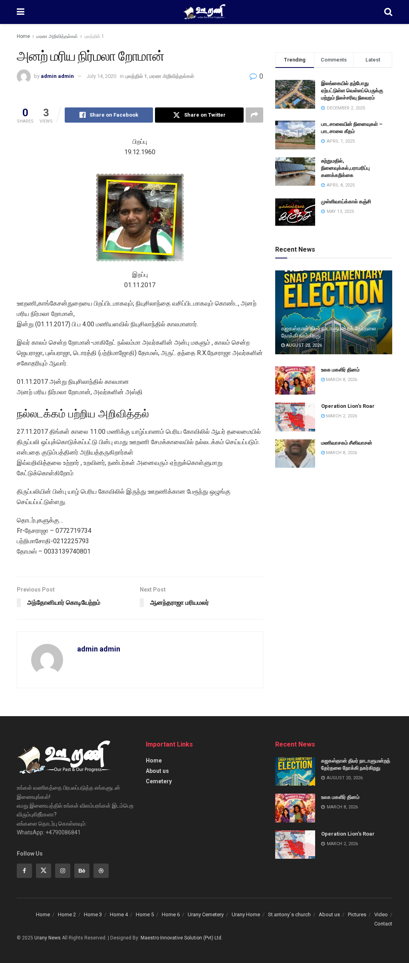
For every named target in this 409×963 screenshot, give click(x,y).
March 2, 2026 (341, 416)
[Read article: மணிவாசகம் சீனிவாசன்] (295, 453)
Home (23, 36)
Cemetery (159, 781)
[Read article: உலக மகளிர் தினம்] (295, 380)
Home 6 (171, 914)
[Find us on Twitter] (43, 871)
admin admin (57, 76)
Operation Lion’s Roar (348, 406)
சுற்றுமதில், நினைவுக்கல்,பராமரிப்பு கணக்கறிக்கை (345, 168)
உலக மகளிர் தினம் (340, 370)
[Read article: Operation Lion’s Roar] (295, 417)
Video (381, 914)
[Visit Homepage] (204, 12)
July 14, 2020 (101, 76)
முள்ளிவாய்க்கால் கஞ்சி (346, 202)
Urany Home (246, 914)
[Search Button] (388, 12)
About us (157, 771)
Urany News (47, 938)
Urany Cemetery (206, 914)
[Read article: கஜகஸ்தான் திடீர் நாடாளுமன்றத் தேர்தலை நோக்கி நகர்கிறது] (333, 312)
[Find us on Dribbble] (101, 871)
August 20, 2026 (303, 345)
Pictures (357, 914)
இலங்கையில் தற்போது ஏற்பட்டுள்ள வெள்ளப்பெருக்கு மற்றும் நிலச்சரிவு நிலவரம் (352, 90)
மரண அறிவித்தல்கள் (57, 36)
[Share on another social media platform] (254, 115)
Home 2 (67, 914)
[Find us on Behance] (81, 871)
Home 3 (93, 914)
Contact (383, 924)
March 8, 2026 (341, 379)
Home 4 (119, 914)
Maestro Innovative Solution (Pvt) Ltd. (181, 938)
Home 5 (145, 914)
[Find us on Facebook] (24, 871)
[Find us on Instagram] (62, 871)
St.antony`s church (289, 914)
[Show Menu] (20, 12)
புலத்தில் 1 (94, 36)
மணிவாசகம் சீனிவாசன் (346, 443)
